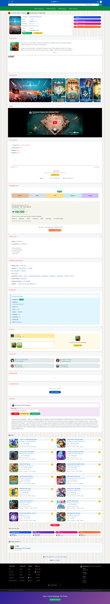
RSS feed (21, 428)
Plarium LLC (29, 502)
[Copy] (100, 38)
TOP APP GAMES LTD (31, 441)
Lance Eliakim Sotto (23, 359)
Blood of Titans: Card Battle (26, 451)
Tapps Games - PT (78, 466)
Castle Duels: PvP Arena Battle (75, 439)
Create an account (55, 599)
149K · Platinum (32, 446)
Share (16, 413)
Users (20, 569)
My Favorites (17, 339)
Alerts (30, 577)
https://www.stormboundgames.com (27, 283)
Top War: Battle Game (72, 501)
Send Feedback (13, 580)
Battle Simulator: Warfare (26, 476)
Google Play (26, 33)
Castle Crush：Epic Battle (73, 488)
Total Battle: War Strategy (73, 513)
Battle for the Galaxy (24, 464)
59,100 (33, 21)
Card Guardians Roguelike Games (76, 464)
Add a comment (35, 25)
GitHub (38, 574)
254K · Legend (32, 520)
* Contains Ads (15, 145)
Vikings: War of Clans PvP (26, 501)
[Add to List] (52, 440)
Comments (22, 580)
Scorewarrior (76, 515)
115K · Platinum (79, 471)
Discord (38, 580)
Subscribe (19, 322)
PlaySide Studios (30, 478)
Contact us (11, 574)
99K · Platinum (32, 495)
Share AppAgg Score (55, 230)
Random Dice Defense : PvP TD (27, 513)
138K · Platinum (32, 459)
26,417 (64, 8)
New (29, 569)
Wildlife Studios (77, 490)
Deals (29, 574)
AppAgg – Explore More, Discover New (93, 590)
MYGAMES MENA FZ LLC (79, 441)
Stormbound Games (17, 296)
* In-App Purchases (25, 145)
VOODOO (28, 490)
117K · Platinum (32, 471)
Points (21, 574)
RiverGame (76, 502)
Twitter (38, 577)
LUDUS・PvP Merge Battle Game (28, 439)
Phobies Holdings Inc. (78, 453)
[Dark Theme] (98, 2)
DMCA (22, 590)
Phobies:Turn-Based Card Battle (75, 451)
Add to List (39, 33)
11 (70, 446)
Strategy (21, 441)
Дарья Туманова (67, 359)
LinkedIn (38, 572)
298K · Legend (33, 508)
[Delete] (20, 542)
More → (55, 525)
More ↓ (55, 52)
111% (27, 515)
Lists (20, 572)
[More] (52, 446)
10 (70, 483)
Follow (22, 299)
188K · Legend (80, 446)
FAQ (10, 569)
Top (29, 572)
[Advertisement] (48, 64)
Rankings (21, 577)
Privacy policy (17, 590)
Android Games (18, 304)
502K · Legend (80, 495)
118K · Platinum (79, 483)
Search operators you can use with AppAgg (55, 556)
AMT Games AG (30, 466)
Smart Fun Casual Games (79, 478)
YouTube (38, 569)
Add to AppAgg (56, 560)
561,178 (75, 8)
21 (70, 508)
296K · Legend (80, 508)
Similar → (78, 17)
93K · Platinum (79, 459)
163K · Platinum (80, 520)
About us (11, 572)
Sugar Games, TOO (30, 453)
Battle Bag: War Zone (25, 488)
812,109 (53, 8)
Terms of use (11, 590)
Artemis (20, 365)
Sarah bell (65, 365)
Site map (11, 577)
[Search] (100, 5)
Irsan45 (18, 335)
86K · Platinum (32, 483)
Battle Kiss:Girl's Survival (73, 476)
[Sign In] (101, 2)
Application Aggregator (95, 566)
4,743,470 (41, 8)
